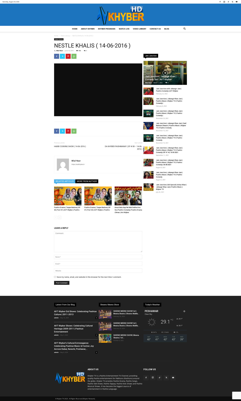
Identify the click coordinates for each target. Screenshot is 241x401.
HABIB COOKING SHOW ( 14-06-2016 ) (70, 146)
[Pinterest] (68, 56)
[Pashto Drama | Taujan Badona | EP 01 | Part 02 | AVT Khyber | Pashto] (98, 196)
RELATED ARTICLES (65, 181)
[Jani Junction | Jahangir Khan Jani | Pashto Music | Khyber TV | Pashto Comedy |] (148, 101)
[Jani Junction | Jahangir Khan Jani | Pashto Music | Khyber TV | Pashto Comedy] (148, 138)
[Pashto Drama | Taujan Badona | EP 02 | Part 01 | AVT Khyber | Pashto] (68, 196)
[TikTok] (228, 2)
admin (56, 318)
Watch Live (124, 29)
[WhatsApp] (73, 56)
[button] (185, 29)
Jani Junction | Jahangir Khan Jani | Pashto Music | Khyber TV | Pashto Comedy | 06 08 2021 (169, 162)
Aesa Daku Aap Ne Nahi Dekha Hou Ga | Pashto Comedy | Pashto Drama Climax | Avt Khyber (128, 209)
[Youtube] (236, 2)
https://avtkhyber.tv (78, 164)
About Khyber (88, 29)
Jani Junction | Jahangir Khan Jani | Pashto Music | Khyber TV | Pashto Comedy (169, 138)
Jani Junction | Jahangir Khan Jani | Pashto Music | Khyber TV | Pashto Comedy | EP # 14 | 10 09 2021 (169, 150)
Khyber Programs (106, 29)
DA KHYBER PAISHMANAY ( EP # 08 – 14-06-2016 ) (123, 147)
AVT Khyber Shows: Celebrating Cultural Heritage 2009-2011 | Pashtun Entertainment (73, 328)
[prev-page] (55, 217)
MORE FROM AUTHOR (87, 181)
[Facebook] (220, 2)
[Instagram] (224, 2)
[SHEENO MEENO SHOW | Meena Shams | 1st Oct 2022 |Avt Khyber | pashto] (105, 338)
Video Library (139, 29)
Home (74, 29)
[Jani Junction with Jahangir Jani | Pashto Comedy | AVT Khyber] (148, 91)
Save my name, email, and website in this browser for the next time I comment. (89, 277)
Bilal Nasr (59, 51)
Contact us (155, 29)
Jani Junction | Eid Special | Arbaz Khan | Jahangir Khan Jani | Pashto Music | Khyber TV (171, 187)
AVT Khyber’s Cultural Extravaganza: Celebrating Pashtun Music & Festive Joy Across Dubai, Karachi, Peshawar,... (74, 346)
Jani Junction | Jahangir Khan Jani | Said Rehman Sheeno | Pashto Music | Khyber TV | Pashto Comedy (171, 125)
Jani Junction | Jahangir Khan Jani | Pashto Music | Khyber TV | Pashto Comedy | (169, 101)
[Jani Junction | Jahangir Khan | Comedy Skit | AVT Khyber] (165, 73)
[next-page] (59, 217)
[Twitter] (232, 2)
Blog (166, 29)
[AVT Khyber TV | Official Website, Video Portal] (120, 15)
